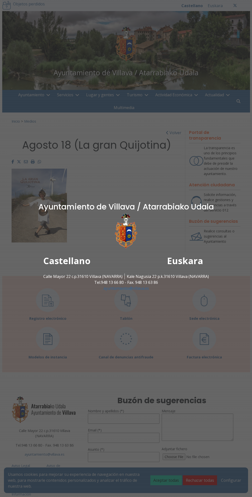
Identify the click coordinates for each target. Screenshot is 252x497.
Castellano (67, 261)
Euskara (185, 261)
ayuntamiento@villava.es (126, 288)
